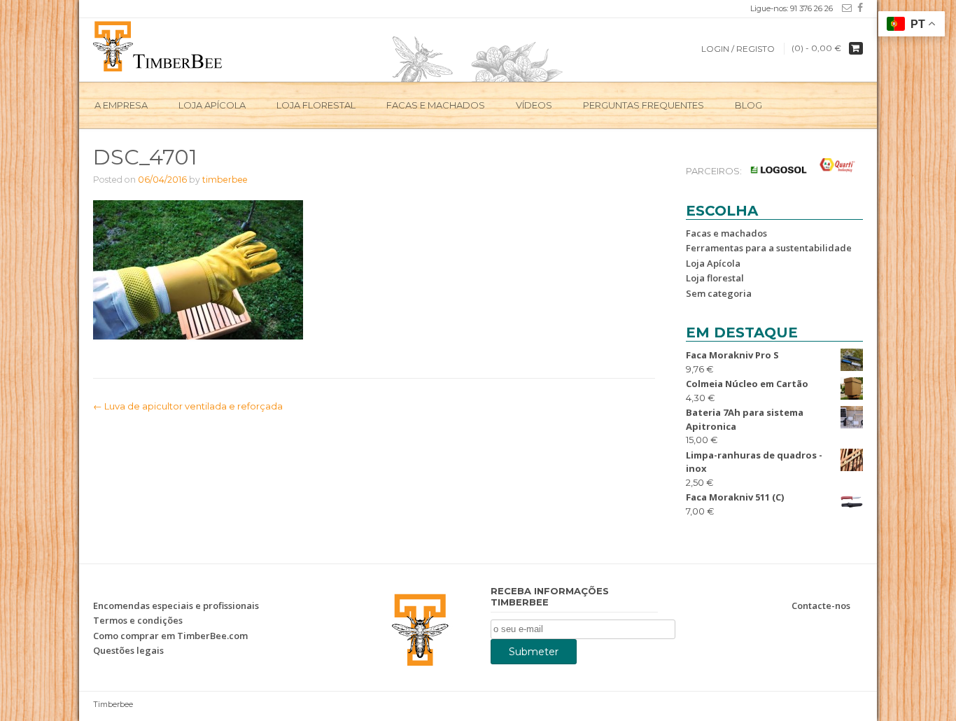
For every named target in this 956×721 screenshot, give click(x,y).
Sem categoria (719, 293)
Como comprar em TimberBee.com (170, 635)
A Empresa (121, 105)
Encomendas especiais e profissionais (176, 605)
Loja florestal (715, 278)
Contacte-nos (821, 605)
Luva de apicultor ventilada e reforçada (188, 406)
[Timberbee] (158, 44)
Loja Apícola (212, 105)
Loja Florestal (316, 105)
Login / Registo (738, 48)
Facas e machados (435, 105)
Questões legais (128, 650)
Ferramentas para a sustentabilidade (769, 247)
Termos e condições (138, 620)
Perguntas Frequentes (643, 105)
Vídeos (534, 105)
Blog (748, 105)
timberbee (225, 179)
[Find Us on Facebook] (857, 7)
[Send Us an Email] (844, 7)
